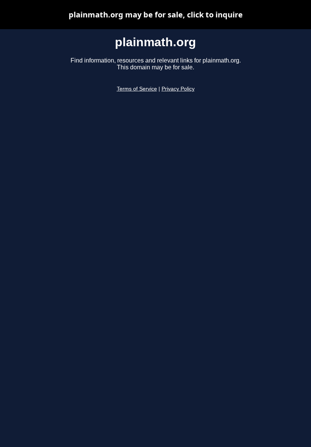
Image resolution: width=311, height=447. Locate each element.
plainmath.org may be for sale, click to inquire (156, 14)
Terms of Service (137, 89)
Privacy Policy (178, 89)
